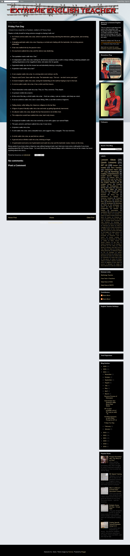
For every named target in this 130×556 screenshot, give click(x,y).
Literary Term (114, 177)
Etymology (116, 222)
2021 (105, 438)
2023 (105, 432)
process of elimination (107, 264)
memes (103, 210)
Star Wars (116, 242)
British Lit (104, 179)
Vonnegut (117, 249)
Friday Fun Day (109, 423)
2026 (105, 366)
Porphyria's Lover (114, 235)
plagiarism (109, 262)
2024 (105, 372)
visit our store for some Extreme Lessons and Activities (111, 48)
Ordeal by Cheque (106, 234)
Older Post (90, 217)
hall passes (106, 259)
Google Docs (107, 200)
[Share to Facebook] (41, 155)
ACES (111, 212)
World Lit (106, 205)
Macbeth (103, 194)
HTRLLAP (115, 193)
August (107, 383)
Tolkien (111, 249)
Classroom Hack (111, 170)
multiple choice (106, 184)
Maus (102, 201)
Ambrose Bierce (107, 213)
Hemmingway (118, 223)
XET (104, 252)
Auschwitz (117, 213)
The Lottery (112, 245)
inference (110, 191)
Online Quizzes (116, 232)
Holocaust (105, 225)
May (106, 388)
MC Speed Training (115, 474)
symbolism (104, 212)
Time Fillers (104, 249)
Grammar (103, 193)
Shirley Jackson (114, 240)
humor (115, 165)
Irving (118, 225)
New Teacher (116, 229)
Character (119, 198)
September (108, 380)
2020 (105, 441)
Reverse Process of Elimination (110, 397)
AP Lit (104, 165)
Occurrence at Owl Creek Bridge (113, 230)
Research (109, 201)
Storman (70, 552)
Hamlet (111, 223)
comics (110, 255)
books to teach (114, 207)
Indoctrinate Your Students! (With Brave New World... (110, 403)
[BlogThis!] (37, 155)
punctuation (114, 210)
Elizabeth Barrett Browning (113, 220)
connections (106, 257)
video (112, 265)
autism (103, 207)
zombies (118, 265)
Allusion (120, 212)
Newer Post (12, 217)
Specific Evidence (105, 242)
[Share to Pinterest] (43, 155)
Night (102, 230)
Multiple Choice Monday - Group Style (114, 506)
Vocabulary (110, 203)
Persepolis (103, 235)
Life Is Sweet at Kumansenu (115, 227)
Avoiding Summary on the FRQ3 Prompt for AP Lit (110, 418)
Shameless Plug (108, 181)
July (106, 385)
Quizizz (103, 237)
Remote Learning (114, 237)
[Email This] (35, 155)
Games (103, 177)
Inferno (112, 225)
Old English (106, 232)
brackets (109, 254)
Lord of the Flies (116, 179)
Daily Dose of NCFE (107, 285)
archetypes (116, 205)
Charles (109, 217)
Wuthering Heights (117, 250)
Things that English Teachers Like (111, 181)
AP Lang (104, 172)
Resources (103, 239)
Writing (103, 187)
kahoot (113, 259)
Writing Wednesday (105, 250)
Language (103, 227)
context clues (114, 257)
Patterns (117, 234)
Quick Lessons (108, 162)
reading (117, 264)
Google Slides (109, 189)
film (121, 257)
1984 (118, 191)
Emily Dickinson (105, 222)
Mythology (115, 172)
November (108, 374)
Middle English (106, 229)
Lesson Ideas (108, 159)
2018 (105, 444)
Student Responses (106, 244)
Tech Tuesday (116, 168)
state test (119, 187)
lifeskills (116, 208)
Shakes (120, 239)
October (107, 377)
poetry (110, 187)
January (107, 429)
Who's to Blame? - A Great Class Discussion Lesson (115, 489)
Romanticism (112, 239)
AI (115, 212)
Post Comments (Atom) (55, 223)
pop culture (117, 262)
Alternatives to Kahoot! (109, 196)
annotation (111, 252)
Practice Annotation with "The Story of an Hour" (115, 458)
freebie (103, 168)
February (108, 426)
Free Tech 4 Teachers (108, 278)
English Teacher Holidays (110, 175)
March (107, 394)
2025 (105, 369)
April (106, 391)
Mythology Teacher (107, 275)
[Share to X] (39, 155)
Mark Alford (106, 295)
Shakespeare (114, 186)
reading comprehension (110, 174)
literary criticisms (111, 260)
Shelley (105, 240)
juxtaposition (104, 208)
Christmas (116, 217)
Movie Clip (115, 194)
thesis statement (105, 265)
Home (52, 217)
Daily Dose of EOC (107, 282)
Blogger (83, 552)
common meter (118, 255)
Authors (103, 215)
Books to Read (110, 215)
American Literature (107, 198)
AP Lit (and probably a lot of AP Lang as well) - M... (110, 411)
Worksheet (118, 203)
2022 (105, 435)
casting (115, 254)
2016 (105, 446)
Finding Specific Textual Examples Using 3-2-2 (115, 524)
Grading (117, 200)
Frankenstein (104, 223)
